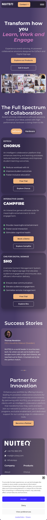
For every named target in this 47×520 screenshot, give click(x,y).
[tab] (16, 131)
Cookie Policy (20, 517)
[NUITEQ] (18, 443)
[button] (43, 478)
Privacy (28, 517)
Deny (23, 505)
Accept (23, 499)
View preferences (23, 512)
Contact (23, 4)
